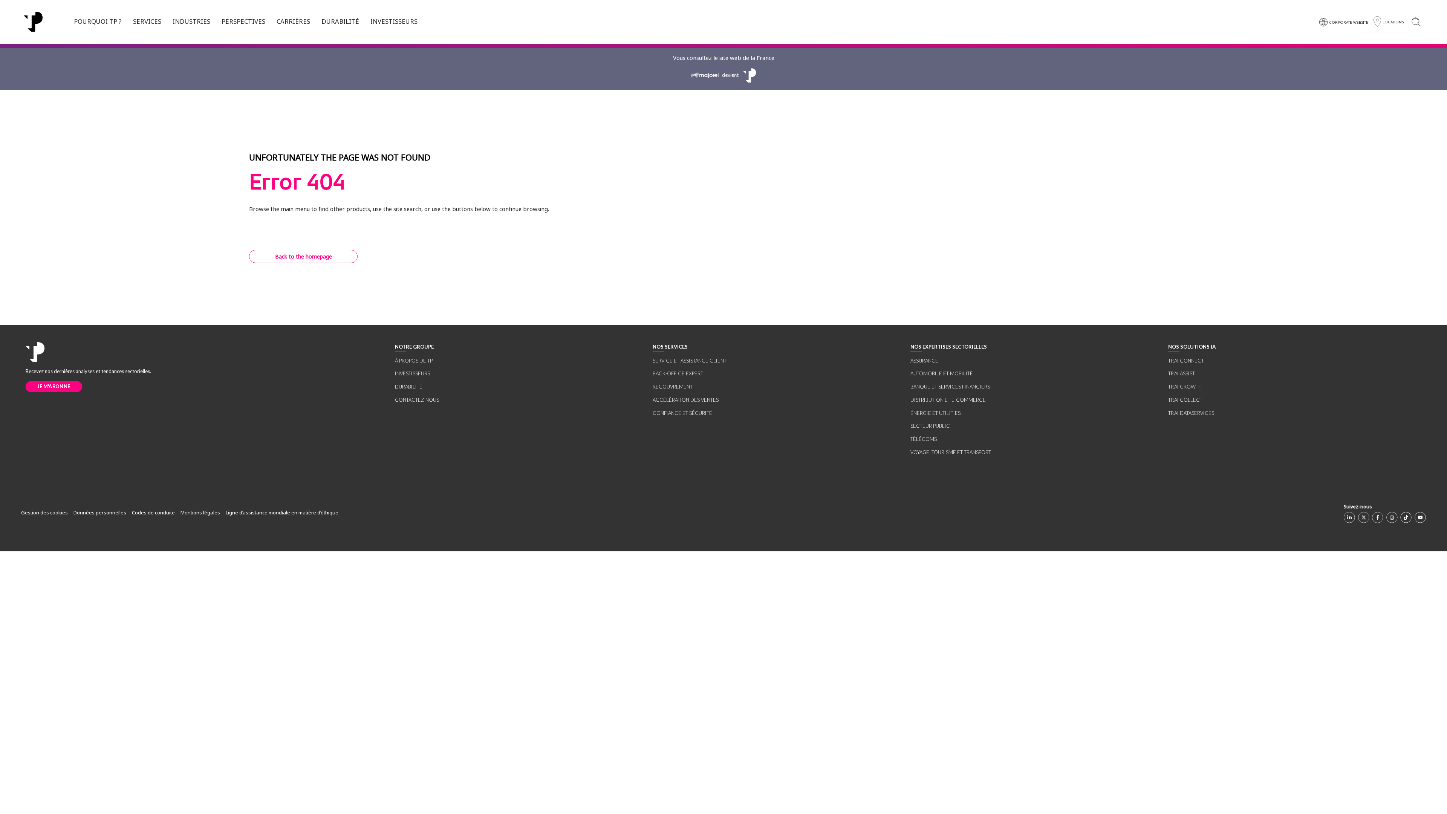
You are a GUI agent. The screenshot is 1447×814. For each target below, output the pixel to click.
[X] (1363, 517)
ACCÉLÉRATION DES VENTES (686, 400)
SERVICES (147, 21)
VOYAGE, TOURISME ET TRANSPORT (950, 452)
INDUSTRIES (191, 21)
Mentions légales (200, 512)
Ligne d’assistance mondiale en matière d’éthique (282, 512)
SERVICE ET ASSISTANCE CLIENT (690, 361)
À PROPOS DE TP (414, 361)
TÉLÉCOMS (923, 439)
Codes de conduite (153, 512)
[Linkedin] (1349, 517)
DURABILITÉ (340, 21)
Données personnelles (99, 512)
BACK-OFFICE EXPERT (678, 373)
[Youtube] (1420, 517)
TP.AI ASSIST (1181, 373)
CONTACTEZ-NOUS (417, 400)
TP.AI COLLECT (1185, 400)
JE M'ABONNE (53, 386)
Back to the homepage (303, 256)
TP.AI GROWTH (1185, 387)
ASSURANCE (924, 361)
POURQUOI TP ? (98, 21)
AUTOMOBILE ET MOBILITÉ (941, 373)
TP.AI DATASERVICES (1191, 413)
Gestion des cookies (44, 512)
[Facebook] (1377, 517)
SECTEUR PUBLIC (930, 426)
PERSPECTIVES (243, 21)
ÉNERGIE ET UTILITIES (935, 413)
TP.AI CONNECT (1186, 361)
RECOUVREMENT (673, 387)
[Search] (1416, 21)
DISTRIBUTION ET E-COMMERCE (948, 400)
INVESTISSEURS (394, 21)
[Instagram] (1392, 517)
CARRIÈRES (293, 21)
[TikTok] (1406, 517)
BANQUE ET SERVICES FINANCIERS (950, 387)
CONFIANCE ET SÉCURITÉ (682, 413)
